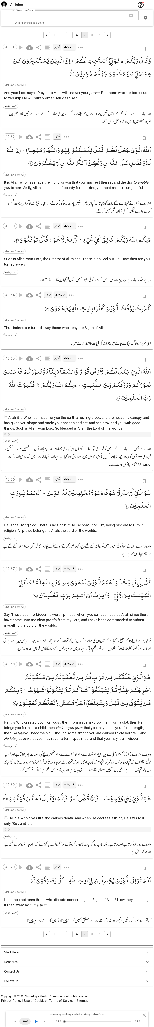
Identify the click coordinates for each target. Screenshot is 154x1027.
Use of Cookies (35, 1001)
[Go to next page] (107, 35)
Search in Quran (25, 10)
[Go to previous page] (46, 35)
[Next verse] (44, 1021)
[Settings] (145, 17)
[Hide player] (144, 1015)
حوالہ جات (69, 47)
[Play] (35, 1021)
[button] (14, 85)
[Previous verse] (15, 1021)
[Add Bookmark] (144, 49)
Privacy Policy (11, 1001)
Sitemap (82, 1001)
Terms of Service (61, 1001)
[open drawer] (148, 5)
